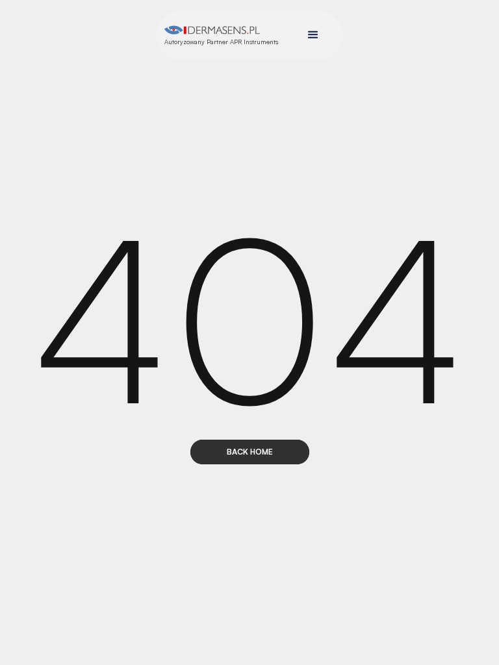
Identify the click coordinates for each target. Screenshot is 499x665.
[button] (313, 35)
